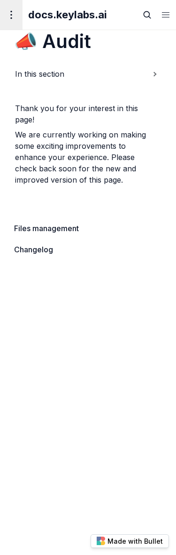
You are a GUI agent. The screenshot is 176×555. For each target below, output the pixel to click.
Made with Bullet (135, 541)
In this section (39, 74)
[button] (165, 15)
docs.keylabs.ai (67, 14)
